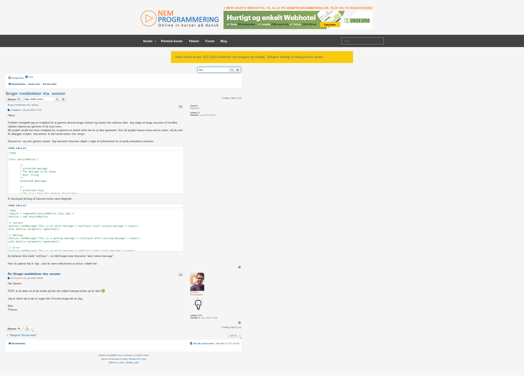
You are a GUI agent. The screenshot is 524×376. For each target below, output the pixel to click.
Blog (223, 41)
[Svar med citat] (180, 106)
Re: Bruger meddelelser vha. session (34, 274)
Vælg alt (21, 148)
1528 (199, 315)
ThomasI (194, 292)
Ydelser (194, 41)
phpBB (112, 355)
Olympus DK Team (137, 359)
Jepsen (194, 106)
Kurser (148, 41)
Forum (209, 41)
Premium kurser (172, 41)
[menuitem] (29, 76)
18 (198, 112)
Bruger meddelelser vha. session (35, 93)
